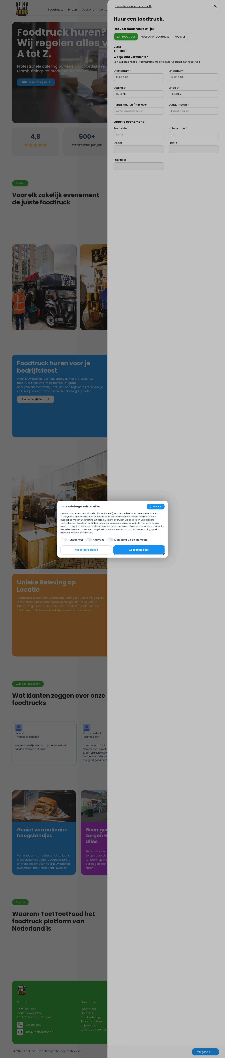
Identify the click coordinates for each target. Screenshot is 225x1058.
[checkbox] (71, 540)
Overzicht (157, 506)
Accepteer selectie (86, 550)
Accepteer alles (139, 550)
